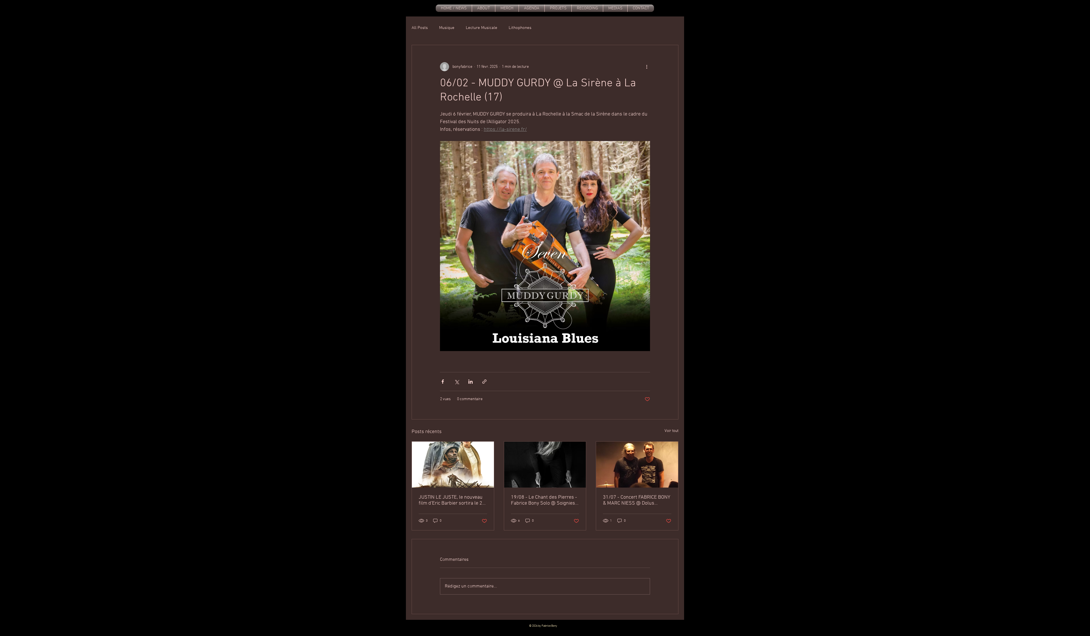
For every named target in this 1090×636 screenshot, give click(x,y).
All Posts (420, 27)
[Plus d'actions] (646, 66)
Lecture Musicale (481, 27)
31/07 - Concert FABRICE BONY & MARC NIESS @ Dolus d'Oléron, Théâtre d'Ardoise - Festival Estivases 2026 (636, 500)
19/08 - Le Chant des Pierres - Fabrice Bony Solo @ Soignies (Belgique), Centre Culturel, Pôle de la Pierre (544, 500)
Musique (446, 27)
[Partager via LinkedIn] (470, 381)
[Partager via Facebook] (442, 381)
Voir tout (671, 431)
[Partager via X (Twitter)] (456, 381)
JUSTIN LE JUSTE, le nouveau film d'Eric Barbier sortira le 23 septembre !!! (452, 500)
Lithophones (520, 27)
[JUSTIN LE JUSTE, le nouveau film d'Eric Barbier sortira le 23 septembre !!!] (453, 465)
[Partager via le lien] (484, 381)
